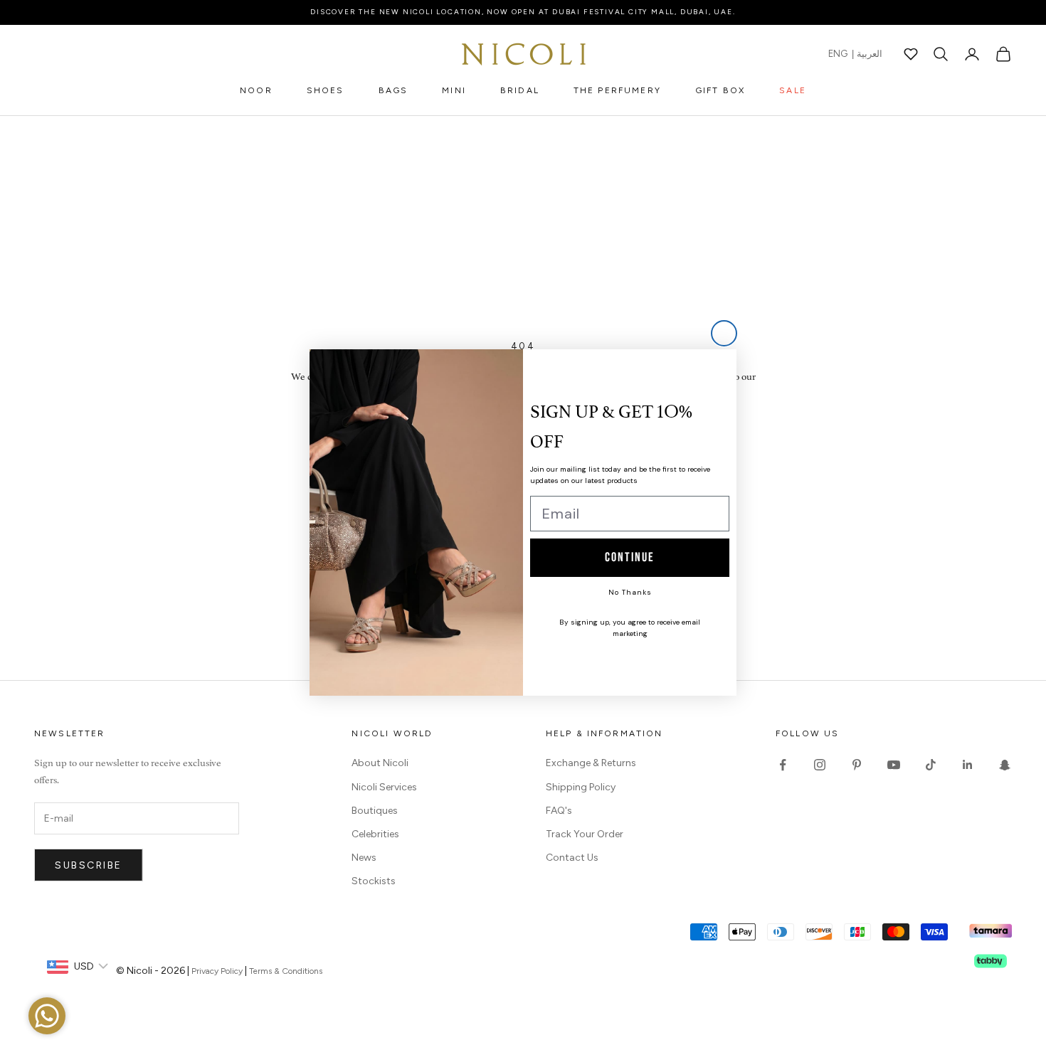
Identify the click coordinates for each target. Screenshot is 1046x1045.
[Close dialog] (724, 333)
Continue (630, 557)
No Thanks (630, 592)
